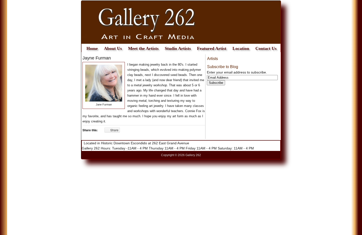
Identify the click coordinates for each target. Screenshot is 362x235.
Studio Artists (178, 48)
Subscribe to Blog (222, 67)
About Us (113, 48)
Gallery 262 (181, 22)
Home (92, 48)
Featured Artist (211, 48)
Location (240, 48)
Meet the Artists (143, 48)
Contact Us (266, 48)
